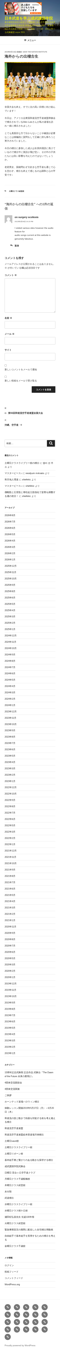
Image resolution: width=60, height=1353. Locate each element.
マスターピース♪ (13, 473)
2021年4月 (10, 901)
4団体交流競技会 (13, 1082)
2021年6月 (10, 888)
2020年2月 (10, 971)
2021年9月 (10, 869)
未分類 (8, 1191)
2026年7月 (10, 521)
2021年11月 (10, 857)
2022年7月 (10, 812)
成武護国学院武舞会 (15, 1166)
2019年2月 (10, 1047)
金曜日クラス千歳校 (15, 1246)
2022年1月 (10, 844)
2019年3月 (10, 1040)
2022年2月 (10, 838)
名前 (8, 318)
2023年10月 (11, 724)
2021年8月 (10, 876)
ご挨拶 (8, 1095)
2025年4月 (10, 610)
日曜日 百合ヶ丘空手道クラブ (20, 1172)
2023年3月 (10, 768)
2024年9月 (10, 654)
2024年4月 (10, 686)
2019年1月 (10, 1053)
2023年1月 (10, 781)
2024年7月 (10, 667)
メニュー (31, 40)
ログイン (9, 1265)
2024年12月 (11, 635)
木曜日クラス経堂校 (15, 1185)
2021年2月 (10, 914)
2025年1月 (10, 629)
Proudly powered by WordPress (20, 1345)
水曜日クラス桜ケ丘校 (16, 1210)
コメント (11, 275)
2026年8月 (10, 515)
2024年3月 (10, 692)
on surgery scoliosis (26, 217)
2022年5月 (10, 825)
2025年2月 (10, 622)
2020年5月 (10, 958)
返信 (17, 245)
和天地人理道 (11, 479)
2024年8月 (10, 661)
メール (9, 334)
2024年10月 (11, 648)
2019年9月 (10, 1002)
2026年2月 (10, 553)
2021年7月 (10, 882)
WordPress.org (12, 1284)
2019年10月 (11, 996)
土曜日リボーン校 (14, 1153)
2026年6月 (10, 528)
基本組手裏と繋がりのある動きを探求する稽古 (29, 1160)
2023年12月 (11, 711)
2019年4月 (10, 1034)
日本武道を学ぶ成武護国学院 (29, 18)
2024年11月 (10, 642)
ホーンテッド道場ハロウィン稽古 (22, 1101)
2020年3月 (10, 964)
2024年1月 (10, 705)
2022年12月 (11, 787)
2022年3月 (10, 831)
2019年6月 (10, 1021)
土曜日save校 (12, 1141)
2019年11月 (10, 990)
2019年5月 (10, 1027)
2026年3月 (10, 547)
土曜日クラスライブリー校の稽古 (22, 463)
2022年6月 (10, 819)
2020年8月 (10, 939)
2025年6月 (10, 597)
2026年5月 (10, 534)
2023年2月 (10, 774)
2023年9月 (10, 730)
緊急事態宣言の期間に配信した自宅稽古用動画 (29, 1229)
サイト (8, 350)
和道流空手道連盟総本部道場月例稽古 (24, 1134)
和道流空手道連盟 (14, 1128)
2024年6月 (10, 673)
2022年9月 (10, 800)
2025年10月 (11, 578)
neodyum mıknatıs (35, 473)
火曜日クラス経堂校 (16, 191)
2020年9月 (10, 933)
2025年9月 (10, 585)
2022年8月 (10, 806)
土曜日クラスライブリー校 (18, 1147)
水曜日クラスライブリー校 (18, 1204)
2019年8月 (10, 1009)
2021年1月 (10, 920)
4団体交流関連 (12, 1089)
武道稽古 (9, 1198)
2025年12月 (11, 566)
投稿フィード (11, 1271)
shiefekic (26, 479)
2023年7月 (10, 743)
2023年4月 (10, 762)
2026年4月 (10, 540)
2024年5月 (10, 679)
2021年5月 (10, 895)
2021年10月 (11, 863)
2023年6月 (10, 749)
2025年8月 (10, 591)
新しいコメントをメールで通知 (21, 369)
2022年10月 (11, 793)
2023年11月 (10, 718)
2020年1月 (10, 977)
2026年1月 (10, 559)
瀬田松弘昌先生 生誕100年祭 (19, 1217)
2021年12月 (11, 850)
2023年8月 (10, 736)
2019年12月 (11, 983)
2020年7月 (10, 945)
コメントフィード (14, 1278)
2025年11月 (10, 572)
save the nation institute (35, 52)
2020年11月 (10, 926)
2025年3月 (10, 616)
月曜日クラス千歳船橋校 (17, 1179)
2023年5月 (10, 755)
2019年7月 (10, 1015)
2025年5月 (10, 604)
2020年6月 (10, 952)
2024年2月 (10, 698)
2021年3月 (10, 907)
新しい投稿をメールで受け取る (21, 380)
